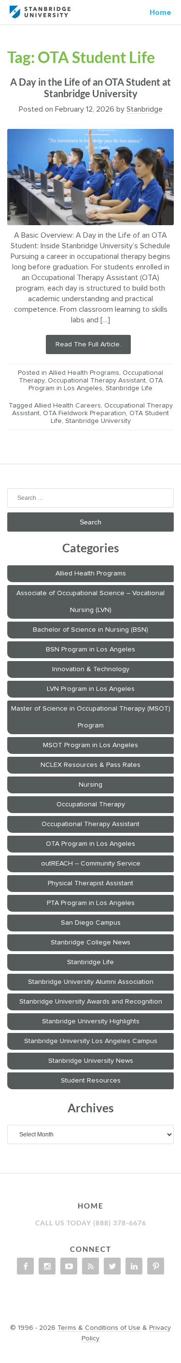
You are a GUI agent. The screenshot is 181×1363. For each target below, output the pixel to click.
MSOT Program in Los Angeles (90, 745)
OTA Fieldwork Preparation (84, 413)
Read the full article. (88, 344)
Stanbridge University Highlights (90, 1021)
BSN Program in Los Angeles (90, 649)
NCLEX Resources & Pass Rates (90, 765)
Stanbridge (144, 109)
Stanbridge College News (90, 942)
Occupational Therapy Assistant (97, 380)
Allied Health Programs (84, 372)
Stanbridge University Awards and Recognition (90, 1001)
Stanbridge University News (90, 1060)
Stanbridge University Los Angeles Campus (90, 1041)
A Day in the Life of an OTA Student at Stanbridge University (90, 87)
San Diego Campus (91, 922)
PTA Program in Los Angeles (91, 903)
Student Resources (91, 1080)
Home (160, 12)
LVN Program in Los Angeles (91, 689)
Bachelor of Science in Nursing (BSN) (90, 629)
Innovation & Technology (90, 669)
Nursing (90, 784)
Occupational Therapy (90, 804)
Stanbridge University (98, 421)
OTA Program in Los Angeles (90, 844)
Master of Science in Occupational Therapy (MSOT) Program (90, 717)
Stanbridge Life (129, 388)
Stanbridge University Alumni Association (90, 982)
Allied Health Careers (67, 405)
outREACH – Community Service (90, 863)
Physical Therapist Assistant (90, 883)
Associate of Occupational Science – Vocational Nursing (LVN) (90, 601)
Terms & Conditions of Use (98, 1328)
